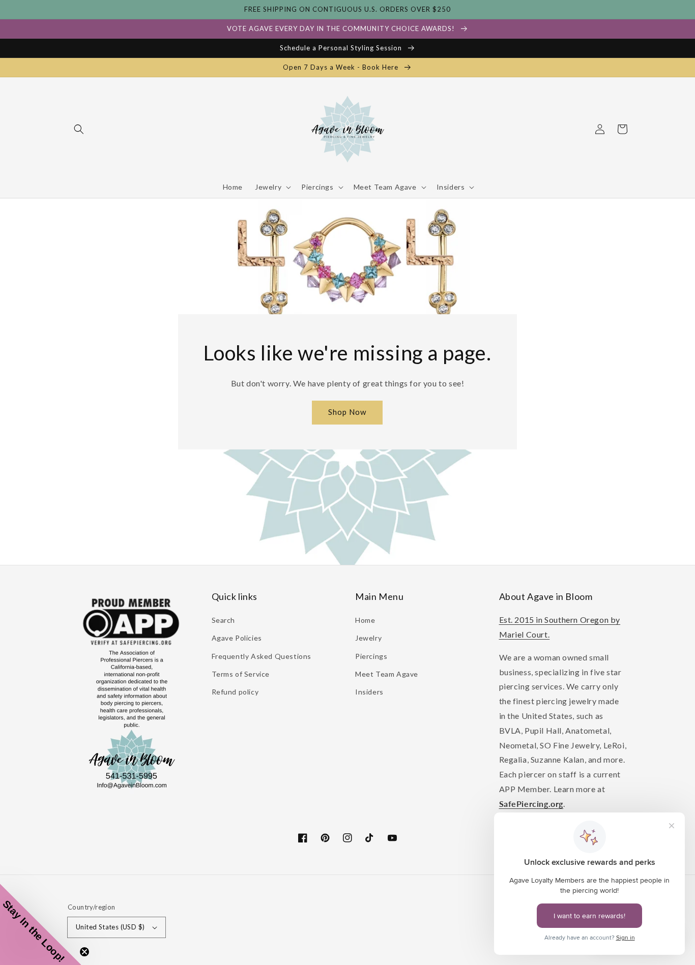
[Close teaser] (84, 952)
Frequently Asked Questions (262, 656)
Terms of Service (241, 674)
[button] (79, 129)
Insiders (369, 691)
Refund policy (235, 691)
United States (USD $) (110, 927)
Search (224, 620)
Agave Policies (237, 638)
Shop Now (347, 411)
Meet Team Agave (386, 674)
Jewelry (368, 638)
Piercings (371, 656)
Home (365, 620)
